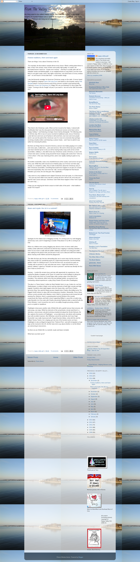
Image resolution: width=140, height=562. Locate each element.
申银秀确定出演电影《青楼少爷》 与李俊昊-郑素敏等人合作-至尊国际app (100, 115)
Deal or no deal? (93, 243)
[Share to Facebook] (71, 199)
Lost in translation (95, 216)
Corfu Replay (99, 285)
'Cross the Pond (94, 178)
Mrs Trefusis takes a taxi (97, 205)
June (92, 404)
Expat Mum (92, 143)
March (93, 411)
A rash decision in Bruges (96, 158)
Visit (94, 342)
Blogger (80, 557)
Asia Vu (91, 188)
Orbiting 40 (92, 242)
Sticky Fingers (93, 138)
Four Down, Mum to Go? (97, 195)
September (94, 396)
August (93, 399)
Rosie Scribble (94, 148)
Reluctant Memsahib (95, 91)
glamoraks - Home (95, 263)
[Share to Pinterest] (72, 199)
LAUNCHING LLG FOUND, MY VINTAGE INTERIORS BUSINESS (98, 121)
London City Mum (95, 125)
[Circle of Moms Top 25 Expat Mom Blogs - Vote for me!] (99, 350)
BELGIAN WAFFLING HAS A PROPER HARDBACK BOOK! (97, 207)
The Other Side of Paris (96, 257)
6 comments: (55, 198)
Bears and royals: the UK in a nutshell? (42, 208)
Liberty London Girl (95, 119)
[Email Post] (61, 198)
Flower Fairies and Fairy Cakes (99, 220)
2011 (90, 425)
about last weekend (95, 201)
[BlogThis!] (67, 199)
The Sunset (92, 93)
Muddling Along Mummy (97, 227)
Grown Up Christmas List (43, 85)
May (92, 406)
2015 (91, 376)
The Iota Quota (94, 182)
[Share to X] (69, 199)
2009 (91, 430)
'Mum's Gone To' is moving (96, 213)
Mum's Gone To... (94, 211)
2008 (91, 432)
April (92, 409)
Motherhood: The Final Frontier (99, 233)
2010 (91, 427)
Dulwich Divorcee (94, 96)
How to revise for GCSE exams (97, 140)
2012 (91, 422)
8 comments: (55, 351)
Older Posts (78, 357)
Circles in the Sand (95, 172)
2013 (91, 420)
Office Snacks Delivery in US (97, 149)
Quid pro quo (92, 154)
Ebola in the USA (94, 239)
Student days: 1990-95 (102, 308)
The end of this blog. (94, 103)
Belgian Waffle (93, 152)
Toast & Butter (93, 134)
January (93, 416)
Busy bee (91, 84)
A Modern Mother (94, 254)
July (92, 401)
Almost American (94, 237)
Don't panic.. (93, 157)
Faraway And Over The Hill (96, 202)
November (94, 391)
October (93, 394)
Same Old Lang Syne (50, 81)
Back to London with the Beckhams (97, 319)
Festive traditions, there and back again (43, 58)
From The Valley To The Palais (45, 9)
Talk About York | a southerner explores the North (99, 112)
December (94, 380)
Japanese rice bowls (94, 135)
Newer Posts (33, 357)
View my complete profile (94, 75)
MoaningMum (93, 166)
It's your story (91, 357)
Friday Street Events (93, 359)
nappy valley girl (103, 56)
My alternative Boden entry (103, 297)
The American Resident (96, 251)
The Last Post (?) (100, 274)
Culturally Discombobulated (98, 161)
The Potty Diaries (94, 107)
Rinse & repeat (93, 108)
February (94, 414)
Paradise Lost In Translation (98, 246)
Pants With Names (95, 265)
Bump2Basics (93, 102)
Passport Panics (93, 144)
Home (55, 357)
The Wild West (93, 248)
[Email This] (65, 199)
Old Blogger (92, 234)
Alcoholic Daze (94, 82)
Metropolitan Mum (95, 129)
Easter (91, 179)
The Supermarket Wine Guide (97, 88)
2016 (91, 373)
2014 (91, 378)
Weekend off (92, 217)
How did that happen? (95, 126)
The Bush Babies (94, 260)
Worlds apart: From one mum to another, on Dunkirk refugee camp (98, 223)
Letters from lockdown (95, 131)
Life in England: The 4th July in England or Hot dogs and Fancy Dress (99, 191)
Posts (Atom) (40, 361)
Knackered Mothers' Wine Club (99, 87)
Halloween (92, 163)
